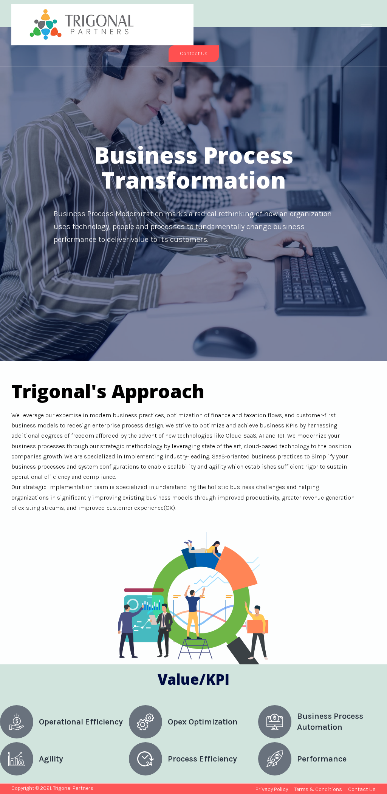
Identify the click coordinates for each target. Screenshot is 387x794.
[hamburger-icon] (366, 25)
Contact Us (193, 53)
